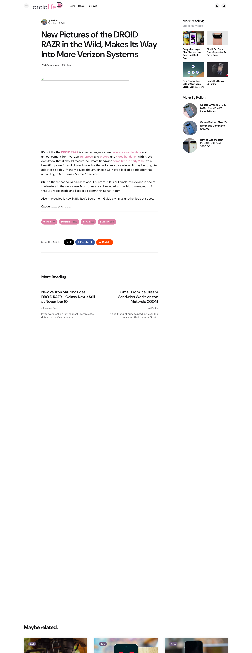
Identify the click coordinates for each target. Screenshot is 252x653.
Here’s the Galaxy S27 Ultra (215, 82)
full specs (86, 156)
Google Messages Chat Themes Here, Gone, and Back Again (192, 53)
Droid (50, 221)
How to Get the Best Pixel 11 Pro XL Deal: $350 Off (211, 143)
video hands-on (126, 156)
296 (50, 65)
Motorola (70, 221)
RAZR (89, 221)
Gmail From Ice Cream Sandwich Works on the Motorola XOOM (138, 297)
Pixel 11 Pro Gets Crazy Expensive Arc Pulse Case (217, 52)
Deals (32, 644)
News (102, 644)
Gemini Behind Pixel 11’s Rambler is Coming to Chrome (213, 126)
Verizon (108, 221)
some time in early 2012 (128, 161)
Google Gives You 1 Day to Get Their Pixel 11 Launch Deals (213, 108)
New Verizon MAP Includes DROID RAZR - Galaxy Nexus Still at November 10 (68, 297)
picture (105, 156)
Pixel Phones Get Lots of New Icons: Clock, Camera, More (193, 84)
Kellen (54, 20)
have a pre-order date (126, 152)
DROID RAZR (69, 152)
